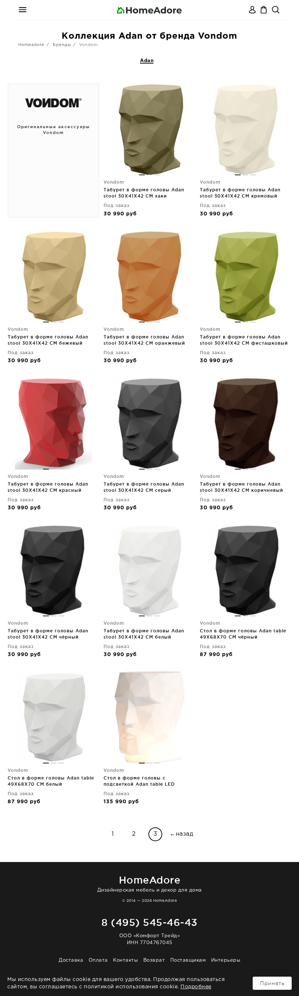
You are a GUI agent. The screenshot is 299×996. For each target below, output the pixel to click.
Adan (147, 61)
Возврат (154, 960)
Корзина (264, 10)
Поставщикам (188, 960)
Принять (272, 983)
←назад (181, 834)
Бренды (62, 45)
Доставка (71, 960)
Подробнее (195, 987)
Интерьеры (226, 960)
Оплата (98, 960)
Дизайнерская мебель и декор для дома (149, 883)
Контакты (125, 960)
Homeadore (31, 45)
